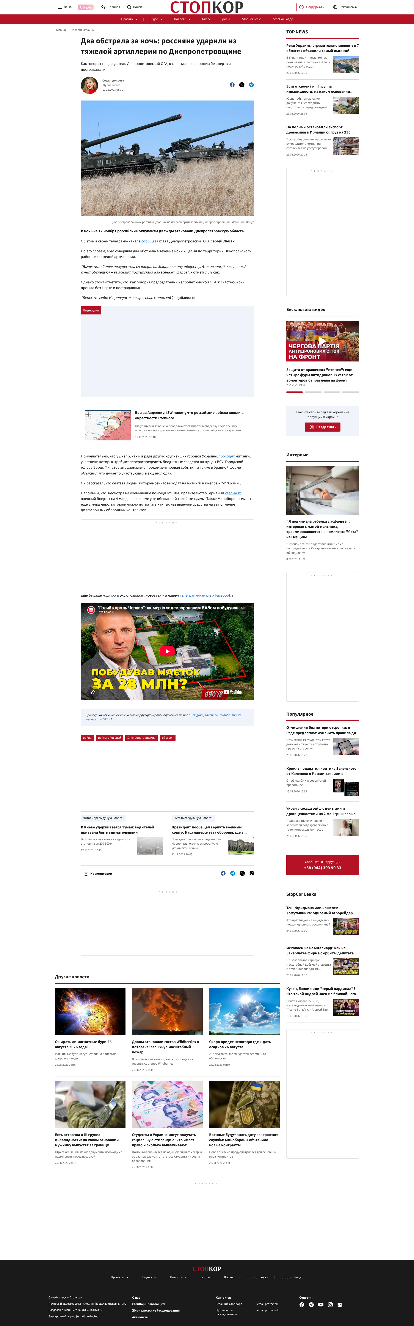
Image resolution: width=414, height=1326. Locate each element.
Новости (180, 19)
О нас (136, 1298)
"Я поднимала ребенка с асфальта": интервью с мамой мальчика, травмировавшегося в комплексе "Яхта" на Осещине (322, 529)
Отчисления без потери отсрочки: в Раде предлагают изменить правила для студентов (322, 733)
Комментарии (101, 873)
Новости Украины (82, 30)
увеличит (233, 493)
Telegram (197, 715)
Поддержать (315, 7)
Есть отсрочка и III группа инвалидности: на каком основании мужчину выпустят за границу (87, 1140)
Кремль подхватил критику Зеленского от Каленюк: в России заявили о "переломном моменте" (321, 774)
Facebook (223, 595)
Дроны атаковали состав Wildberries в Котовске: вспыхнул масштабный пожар (165, 1047)
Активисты (140, 1317)
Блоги (206, 19)
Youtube (224, 715)
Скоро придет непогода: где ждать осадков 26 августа (240, 1044)
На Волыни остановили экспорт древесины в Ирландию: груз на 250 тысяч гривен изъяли (318, 132)
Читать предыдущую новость (103, 818)
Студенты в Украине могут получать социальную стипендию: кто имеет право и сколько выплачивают (164, 1140)
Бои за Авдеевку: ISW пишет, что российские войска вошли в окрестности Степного (189, 415)
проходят (226, 456)
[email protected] (87, 1316)
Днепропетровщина (141, 737)
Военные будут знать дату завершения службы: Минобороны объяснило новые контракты (243, 1140)
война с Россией (109, 737)
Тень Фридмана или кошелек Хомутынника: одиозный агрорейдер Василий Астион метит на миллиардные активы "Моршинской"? (322, 915)
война (87, 737)
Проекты (127, 19)
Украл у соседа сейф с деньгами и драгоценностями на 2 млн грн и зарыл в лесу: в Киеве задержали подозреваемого (322, 816)
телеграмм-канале (195, 595)
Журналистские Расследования (156, 1311)
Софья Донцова (113, 81)
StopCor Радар (283, 19)
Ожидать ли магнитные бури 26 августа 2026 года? (83, 1044)
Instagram (92, 719)
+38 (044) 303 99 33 (322, 868)
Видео (153, 19)
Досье (226, 19)
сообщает (149, 241)
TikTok (106, 719)
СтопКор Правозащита (149, 1304)
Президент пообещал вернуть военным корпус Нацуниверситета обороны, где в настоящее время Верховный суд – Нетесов (210, 833)
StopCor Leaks (251, 19)
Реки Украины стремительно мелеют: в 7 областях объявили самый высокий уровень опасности (322, 51)
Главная (61, 30)
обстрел (167, 737)
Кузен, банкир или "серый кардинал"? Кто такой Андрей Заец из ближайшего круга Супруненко (321, 994)
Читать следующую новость (193, 818)
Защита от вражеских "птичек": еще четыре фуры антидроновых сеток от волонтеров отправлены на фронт (319, 375)
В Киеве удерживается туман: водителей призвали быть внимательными (117, 830)
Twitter (236, 715)
